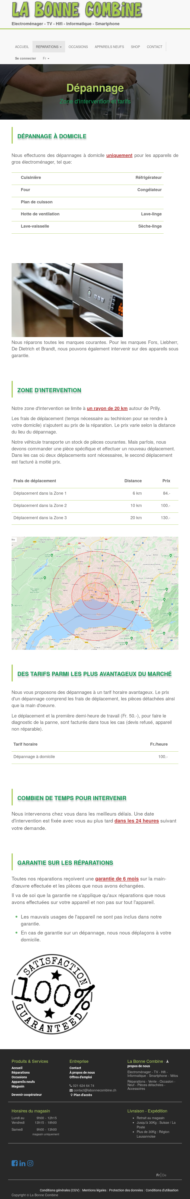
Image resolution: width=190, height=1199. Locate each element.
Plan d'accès (83, 1095)
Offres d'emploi (81, 1077)
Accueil (17, 1068)
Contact (75, 1068)
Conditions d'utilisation (162, 1190)
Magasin (18, 1086)
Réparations (21, 1072)
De (164, 1175)
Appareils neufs (23, 1082)
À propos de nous (82, 1072)
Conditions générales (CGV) (59, 1190)
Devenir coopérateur (27, 1095)
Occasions (19, 1077)
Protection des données (126, 1190)
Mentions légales (94, 1190)
